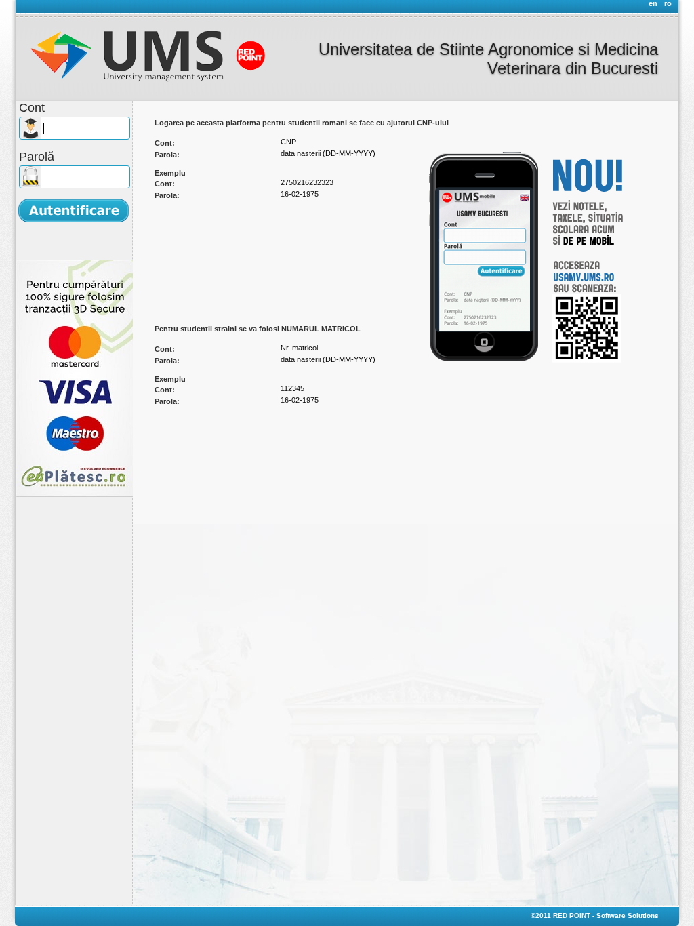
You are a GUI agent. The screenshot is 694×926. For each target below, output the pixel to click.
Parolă (36, 156)
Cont (32, 108)
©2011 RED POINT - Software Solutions (595, 915)
